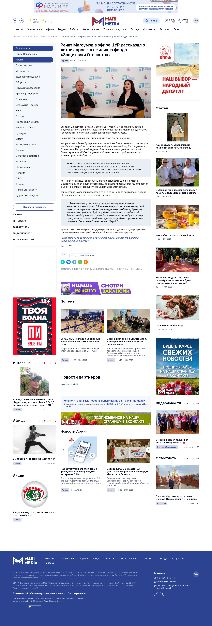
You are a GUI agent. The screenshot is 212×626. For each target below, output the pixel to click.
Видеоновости (22, 233)
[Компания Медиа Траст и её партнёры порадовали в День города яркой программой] (177, 259)
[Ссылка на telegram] (21, 20)
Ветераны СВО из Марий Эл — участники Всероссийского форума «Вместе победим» (128, 472)
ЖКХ (18, 110)
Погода (20, 116)
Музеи (17, 463)
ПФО (18, 178)
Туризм (20, 184)
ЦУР (64, 255)
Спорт (19, 138)
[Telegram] (74, 262)
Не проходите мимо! (27, 121)
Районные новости (26, 189)
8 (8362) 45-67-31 (113, 404)
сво (72, 255)
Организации (67, 558)
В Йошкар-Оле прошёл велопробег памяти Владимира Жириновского (176, 191)
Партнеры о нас (77, 593)
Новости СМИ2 (69, 384)
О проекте (178, 558)
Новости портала (26, 144)
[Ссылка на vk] (15, 20)
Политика (21, 99)
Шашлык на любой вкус (169, 325)
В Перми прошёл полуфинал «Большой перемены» (172, 441)
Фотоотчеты (21, 226)
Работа (74, 29)
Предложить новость (34, 207)
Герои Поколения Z (26, 54)
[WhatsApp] (80, 262)
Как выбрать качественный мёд (175, 235)
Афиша (19, 420)
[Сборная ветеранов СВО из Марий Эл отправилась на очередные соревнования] (128, 320)
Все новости (23, 48)
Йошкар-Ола (23, 71)
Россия (20, 150)
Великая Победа (25, 127)
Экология (21, 161)
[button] (54, 363)
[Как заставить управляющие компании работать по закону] (177, 127)
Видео (62, 29)
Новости (18, 29)
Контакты (159, 573)
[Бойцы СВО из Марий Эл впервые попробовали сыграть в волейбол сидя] (82, 320)
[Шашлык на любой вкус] (177, 307)
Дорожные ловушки (27, 195)
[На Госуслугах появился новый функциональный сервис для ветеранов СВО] (82, 450)
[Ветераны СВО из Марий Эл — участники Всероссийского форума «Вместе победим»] (128, 450)
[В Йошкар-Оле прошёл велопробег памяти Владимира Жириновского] (177, 172)
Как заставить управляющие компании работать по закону (173, 146)
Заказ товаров (127, 558)
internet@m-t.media (166, 581)
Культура (21, 133)
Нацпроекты (23, 167)
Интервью (19, 220)
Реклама (50, 562)
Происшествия (24, 65)
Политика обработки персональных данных (39, 593)
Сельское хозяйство (27, 155)
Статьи (17, 214)
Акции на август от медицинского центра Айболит (33, 513)
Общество (21, 82)
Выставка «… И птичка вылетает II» (34, 458)
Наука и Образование (28, 87)
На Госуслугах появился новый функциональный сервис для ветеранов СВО (79, 472)
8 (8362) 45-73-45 (165, 577)
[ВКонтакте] (68, 262)
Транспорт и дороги (27, 93)
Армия (19, 59)
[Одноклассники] (86, 262)
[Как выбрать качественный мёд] (177, 217)
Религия (20, 172)
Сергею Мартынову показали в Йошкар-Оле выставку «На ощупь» (176, 497)
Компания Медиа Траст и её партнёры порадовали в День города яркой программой (173, 280)
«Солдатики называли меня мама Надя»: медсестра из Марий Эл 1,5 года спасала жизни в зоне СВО (33, 402)
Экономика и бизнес (27, 104)
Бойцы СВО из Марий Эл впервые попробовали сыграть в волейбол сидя (80, 341)
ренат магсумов (86, 255)
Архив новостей (23, 239)
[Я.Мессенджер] (63, 262)
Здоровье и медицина (28, 76)
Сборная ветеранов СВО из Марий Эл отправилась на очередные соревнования (127, 341)
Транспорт (147, 558)
